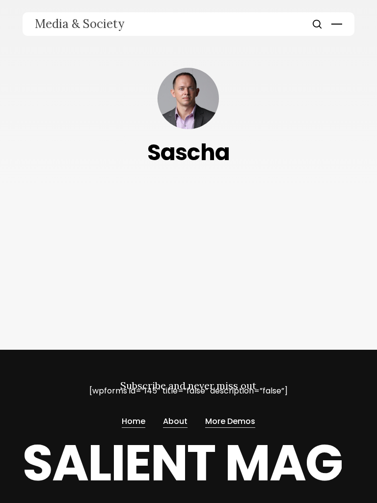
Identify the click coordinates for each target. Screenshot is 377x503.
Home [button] (133, 421)
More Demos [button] (230, 421)
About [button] (175, 421)
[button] (336, 24)
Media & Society (79, 24)
